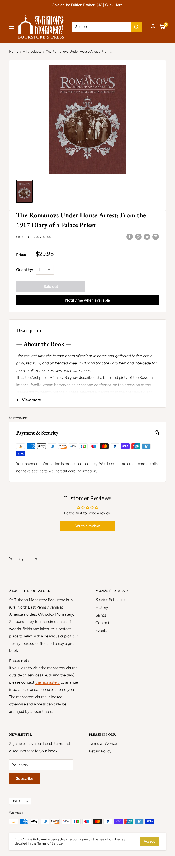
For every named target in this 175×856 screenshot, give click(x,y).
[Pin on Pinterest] (138, 236)
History (101, 607)
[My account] (153, 26)
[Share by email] (155, 236)
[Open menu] (11, 27)
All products (32, 51)
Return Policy (100, 751)
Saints (100, 615)
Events (101, 630)
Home (13, 51)
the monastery (47, 682)
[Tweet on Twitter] (147, 236)
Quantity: (24, 269)
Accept (149, 841)
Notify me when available (87, 300)
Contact (102, 622)
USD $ (16, 801)
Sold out (51, 286)
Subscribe (24, 778)
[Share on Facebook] (129, 236)
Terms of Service (103, 743)
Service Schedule (110, 599)
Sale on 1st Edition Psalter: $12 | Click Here (87, 5)
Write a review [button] (87, 526)
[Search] (136, 27)
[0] (162, 26)
